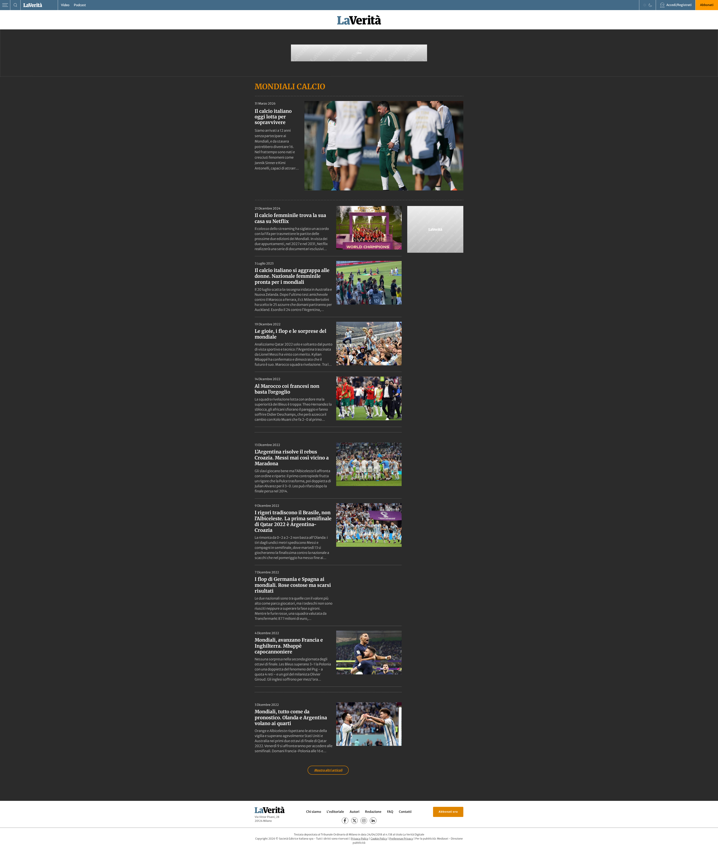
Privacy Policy (359, 838)
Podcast (80, 5)
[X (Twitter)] (354, 820)
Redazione (373, 812)
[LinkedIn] (373, 820)
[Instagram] (363, 820)
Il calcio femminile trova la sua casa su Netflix (290, 218)
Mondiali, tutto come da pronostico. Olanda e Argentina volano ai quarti (291, 717)
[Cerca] (15, 5)
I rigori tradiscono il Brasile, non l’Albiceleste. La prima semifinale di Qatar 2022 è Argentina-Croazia (293, 521)
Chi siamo (313, 812)
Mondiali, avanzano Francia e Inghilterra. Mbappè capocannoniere (289, 646)
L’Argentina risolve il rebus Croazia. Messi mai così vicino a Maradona (292, 458)
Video (65, 5)
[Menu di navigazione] (5, 5)
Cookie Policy (379, 838)
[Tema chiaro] (644, 5)
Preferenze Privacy (401, 838)
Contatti (405, 812)
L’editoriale (335, 812)
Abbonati (707, 5)
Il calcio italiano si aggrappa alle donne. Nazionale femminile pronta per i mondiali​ (292, 276)
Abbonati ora (448, 811)
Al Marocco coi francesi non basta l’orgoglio (287, 389)
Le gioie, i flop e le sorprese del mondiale (290, 334)
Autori (354, 812)
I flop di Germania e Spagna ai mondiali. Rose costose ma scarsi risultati (293, 585)
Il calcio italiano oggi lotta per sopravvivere (273, 116)
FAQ (390, 812)
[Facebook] (345, 820)
